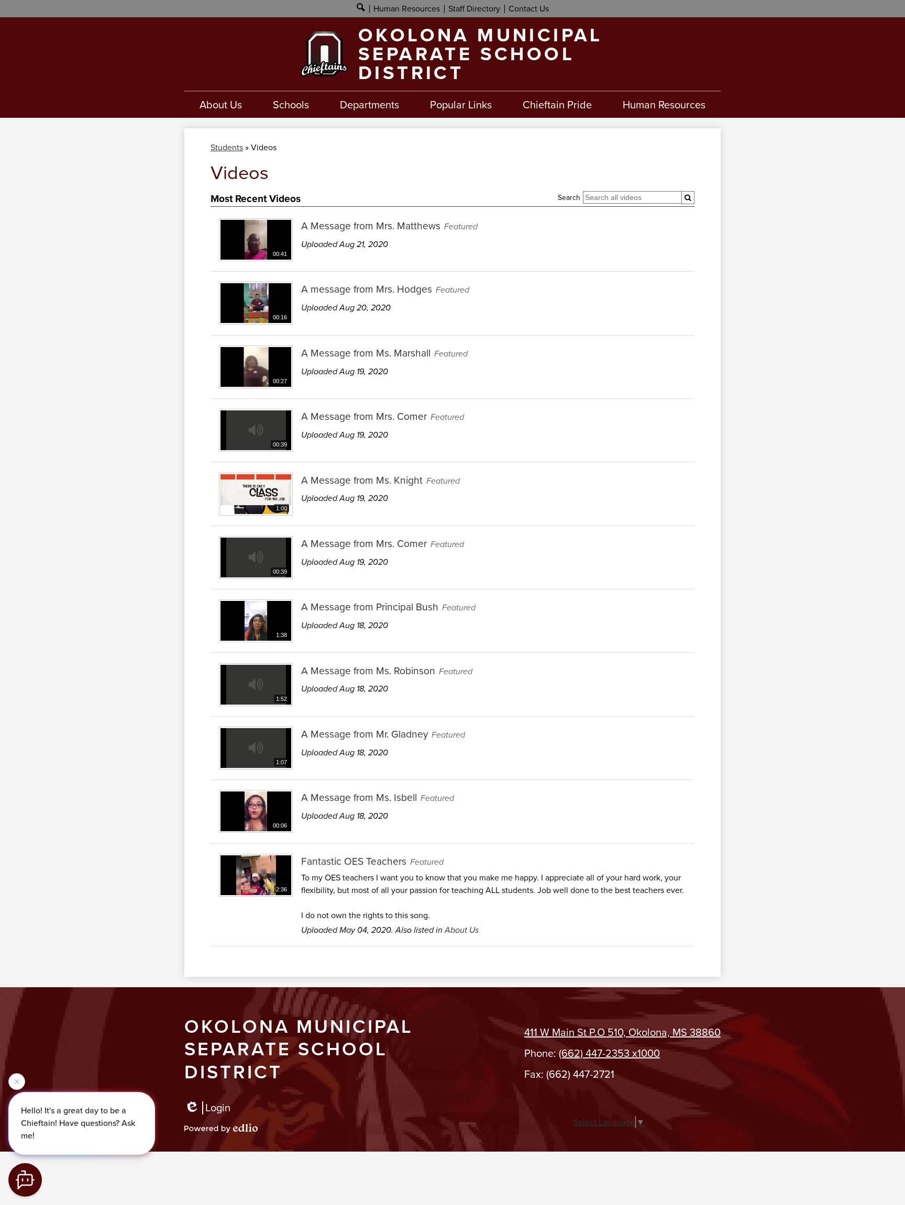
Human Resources (406, 9)
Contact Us (529, 9)
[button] (220, 105)
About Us (462, 930)
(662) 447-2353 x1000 (609, 1053)
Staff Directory (474, 9)
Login (217, 1107)
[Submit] (687, 197)
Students (227, 147)
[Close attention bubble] (16, 1083)
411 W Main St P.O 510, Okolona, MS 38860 (622, 1032)
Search (569, 197)
